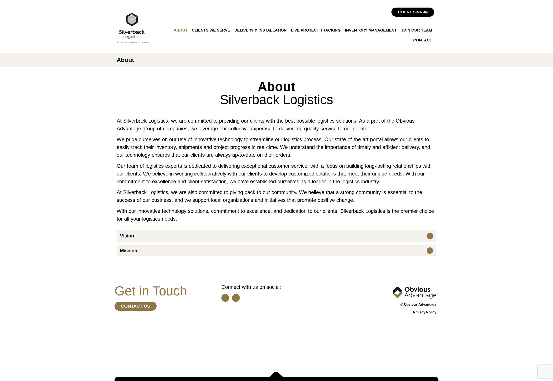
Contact (422, 40)
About (181, 30)
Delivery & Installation (260, 30)
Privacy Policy (424, 312)
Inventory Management (371, 30)
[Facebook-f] (236, 298)
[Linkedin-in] (225, 298)
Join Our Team (416, 30)
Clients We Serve (211, 30)
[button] (276, 236)
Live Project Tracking (316, 30)
